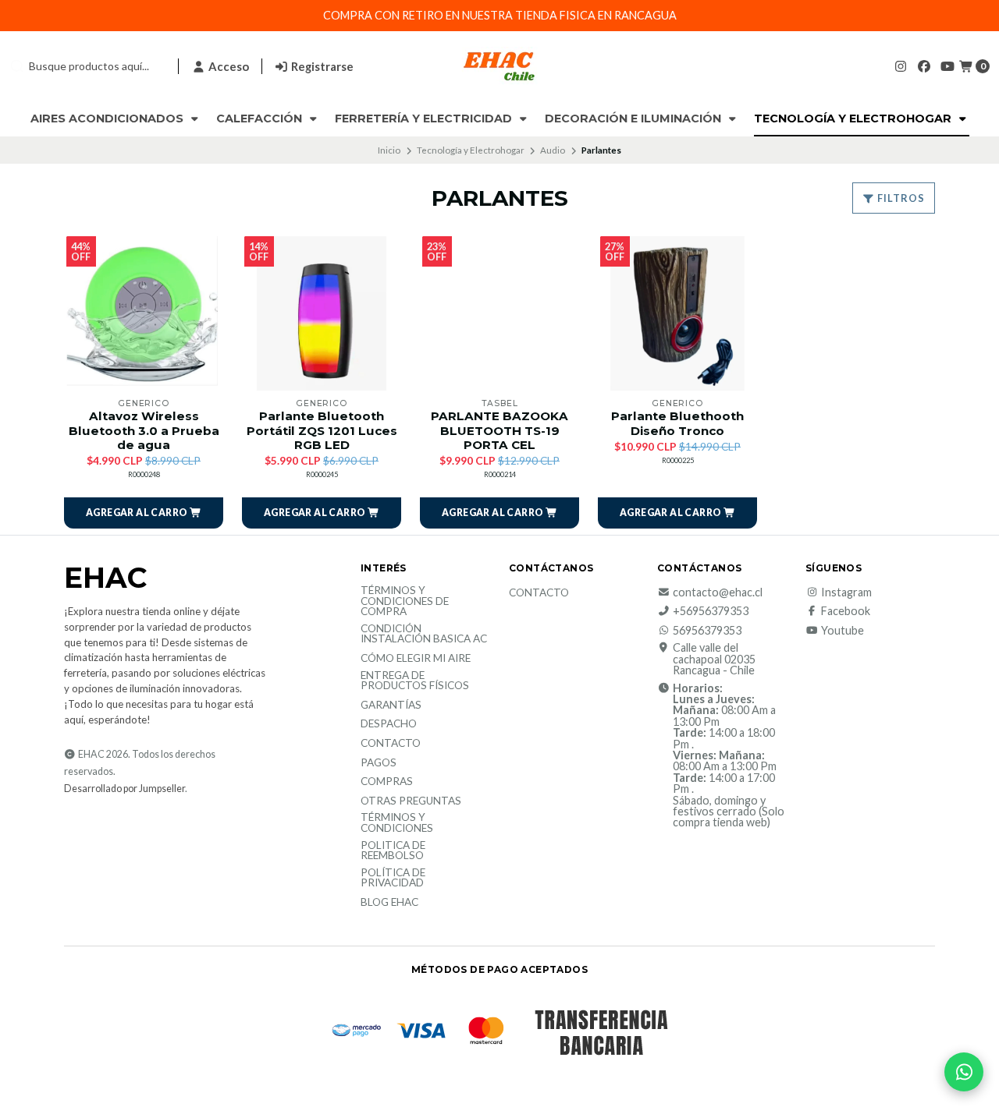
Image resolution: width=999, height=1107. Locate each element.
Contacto (391, 743)
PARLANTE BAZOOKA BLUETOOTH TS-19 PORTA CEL (499, 430)
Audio (552, 150)
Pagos (378, 763)
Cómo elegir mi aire (416, 658)
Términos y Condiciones (397, 822)
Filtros (900, 198)
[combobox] (87, 66)
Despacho (389, 724)
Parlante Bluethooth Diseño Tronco (677, 423)
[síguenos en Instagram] (900, 65)
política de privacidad (393, 878)
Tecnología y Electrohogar (854, 118)
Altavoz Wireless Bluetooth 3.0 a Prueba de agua (144, 430)
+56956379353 (710, 611)
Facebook (845, 611)
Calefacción (260, 118)
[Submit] (17, 66)
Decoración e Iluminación (634, 118)
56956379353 (707, 630)
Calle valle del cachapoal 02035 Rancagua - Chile (714, 659)
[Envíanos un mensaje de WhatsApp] (963, 1071)
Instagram (846, 592)
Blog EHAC (389, 902)
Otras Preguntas (411, 801)
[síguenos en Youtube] (947, 65)
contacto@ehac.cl (718, 592)
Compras (387, 781)
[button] (143, 513)
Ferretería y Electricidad (425, 118)
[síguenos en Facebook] (924, 65)
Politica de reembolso (393, 850)
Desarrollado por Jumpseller (124, 788)
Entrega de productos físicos (415, 680)
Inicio (389, 150)
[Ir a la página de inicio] (499, 66)
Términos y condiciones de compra (405, 601)
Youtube (842, 630)
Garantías (391, 705)
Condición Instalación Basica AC (424, 634)
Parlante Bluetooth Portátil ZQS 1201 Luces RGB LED (322, 430)
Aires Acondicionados (108, 118)
